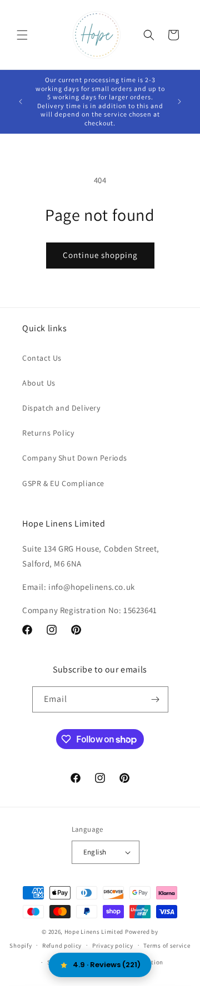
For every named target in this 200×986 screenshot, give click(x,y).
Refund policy (62, 945)
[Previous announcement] (20, 101)
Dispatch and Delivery (61, 408)
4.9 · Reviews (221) (107, 964)
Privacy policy (112, 945)
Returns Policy (48, 433)
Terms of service (166, 945)
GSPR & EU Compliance (63, 483)
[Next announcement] (179, 101)
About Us (39, 383)
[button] (22, 35)
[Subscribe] (155, 699)
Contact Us (42, 358)
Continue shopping (100, 255)
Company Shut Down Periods (74, 458)
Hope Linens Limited (93, 932)
